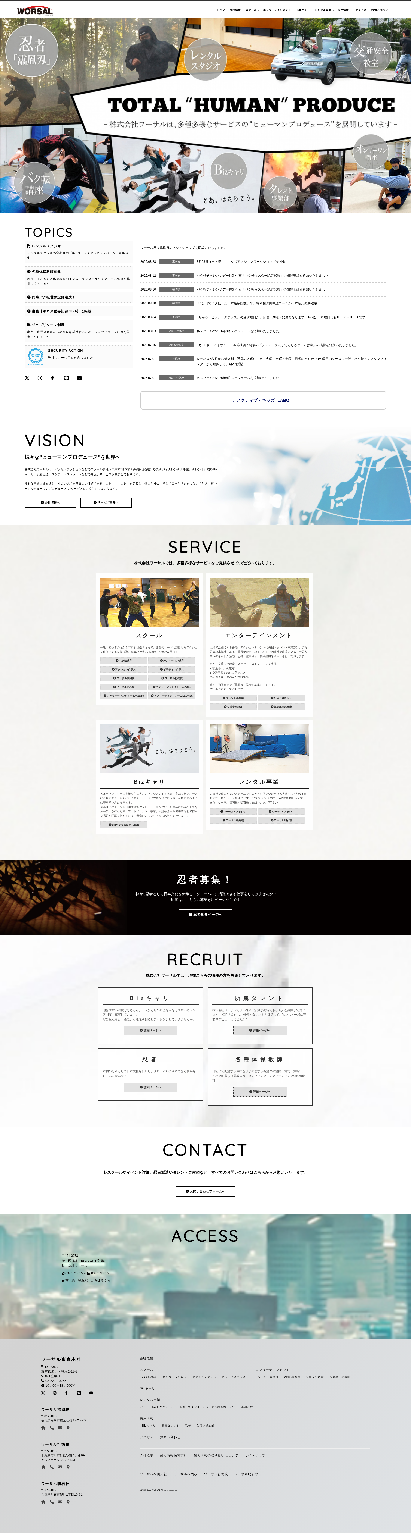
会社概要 (146, 1358)
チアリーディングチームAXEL (173, 687)
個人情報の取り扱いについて (216, 1455)
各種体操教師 (205, 1425)
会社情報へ (52, 502)
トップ (221, 10)
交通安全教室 (234, 706)
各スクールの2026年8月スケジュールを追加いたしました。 (239, 378)
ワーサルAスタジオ (234, 811)
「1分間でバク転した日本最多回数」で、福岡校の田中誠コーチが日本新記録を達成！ (258, 303)
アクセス (360, 10)
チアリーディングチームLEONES (173, 695)
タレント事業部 (234, 698)
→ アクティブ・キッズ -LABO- (261, 400)
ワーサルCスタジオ (282, 811)
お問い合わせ (379, 10)
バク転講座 (125, 660)
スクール (251, 10)
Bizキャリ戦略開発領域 (125, 824)
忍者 (188, 1425)
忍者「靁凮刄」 (282, 698)
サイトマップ (255, 1455)
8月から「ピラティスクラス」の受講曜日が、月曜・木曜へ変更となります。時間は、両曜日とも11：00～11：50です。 (283, 317)
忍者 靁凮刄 (292, 1377)
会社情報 (235, 10)
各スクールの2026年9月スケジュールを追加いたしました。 (239, 331)
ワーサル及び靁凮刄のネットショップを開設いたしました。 (183, 248)
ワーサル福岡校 (125, 678)
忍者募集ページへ (207, 914)
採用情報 (343, 10)
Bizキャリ (303, 10)
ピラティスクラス (173, 669)
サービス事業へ (107, 502)
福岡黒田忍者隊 (282, 706)
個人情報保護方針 (173, 1455)
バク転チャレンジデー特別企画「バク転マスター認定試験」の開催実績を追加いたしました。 (264, 275)
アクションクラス (125, 669)
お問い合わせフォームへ (207, 1191)
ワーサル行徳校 (173, 678)
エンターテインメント (277, 10)
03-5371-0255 (75, 1273)
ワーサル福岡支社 (153, 1474)
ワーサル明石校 (125, 687)
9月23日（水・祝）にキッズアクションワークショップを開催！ (243, 261)
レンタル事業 (323, 10)
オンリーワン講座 (173, 660)
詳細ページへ (152, 1030)
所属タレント (170, 1425)
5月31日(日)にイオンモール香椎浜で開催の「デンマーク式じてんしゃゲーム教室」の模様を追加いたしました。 (277, 345)
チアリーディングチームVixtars (125, 695)
